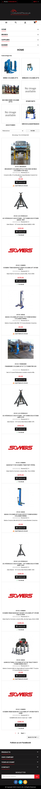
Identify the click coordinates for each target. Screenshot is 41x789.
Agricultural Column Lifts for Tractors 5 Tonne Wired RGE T (21, 663)
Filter (33, 131)
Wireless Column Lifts (30, 78)
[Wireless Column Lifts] (30, 67)
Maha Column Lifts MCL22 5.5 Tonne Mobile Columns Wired (20, 515)
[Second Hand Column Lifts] (10, 89)
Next (23, 733)
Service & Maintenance (30, 124)
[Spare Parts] (30, 89)
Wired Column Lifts (10, 78)
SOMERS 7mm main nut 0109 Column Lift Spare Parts (20, 268)
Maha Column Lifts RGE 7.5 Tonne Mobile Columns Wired (20, 318)
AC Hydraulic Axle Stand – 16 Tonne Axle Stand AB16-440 (21, 564)
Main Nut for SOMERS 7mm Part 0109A (20, 465)
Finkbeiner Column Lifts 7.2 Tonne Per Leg (20, 366)
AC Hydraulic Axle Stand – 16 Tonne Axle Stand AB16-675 (21, 416)
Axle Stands (10, 125)
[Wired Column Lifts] (10, 67)
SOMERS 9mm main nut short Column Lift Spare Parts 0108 (20, 614)
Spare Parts (30, 101)
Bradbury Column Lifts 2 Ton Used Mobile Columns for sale (21, 170)
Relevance (13, 131)
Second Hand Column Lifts (10, 101)
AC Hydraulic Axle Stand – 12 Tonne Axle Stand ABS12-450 (21, 219)
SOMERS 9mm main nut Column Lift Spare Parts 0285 (21, 712)
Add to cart (20, 182)
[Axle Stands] (10, 113)
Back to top (33, 737)
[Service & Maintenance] (30, 113)
